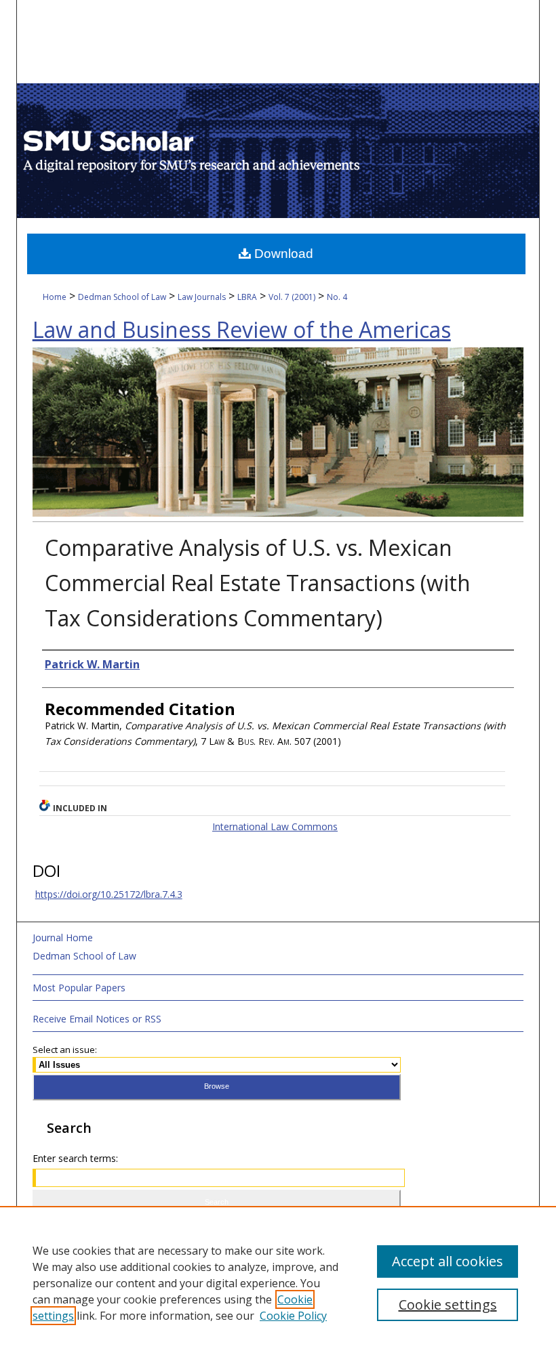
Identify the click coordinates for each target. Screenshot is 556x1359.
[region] (278, 1282)
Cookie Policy (293, 1315)
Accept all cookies (447, 1261)
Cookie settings (448, 1304)
